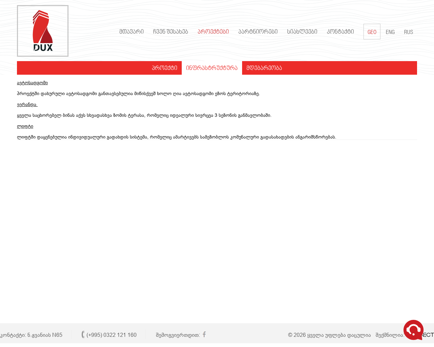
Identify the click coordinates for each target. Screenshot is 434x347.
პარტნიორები (258, 32)
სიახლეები (302, 32)
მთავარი (131, 32)
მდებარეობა (264, 68)
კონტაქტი (340, 32)
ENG (390, 33)
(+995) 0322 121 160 (111, 335)
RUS (408, 33)
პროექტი (164, 68)
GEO (372, 33)
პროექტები (213, 32)
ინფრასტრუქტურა (212, 68)
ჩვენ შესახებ (170, 32)
